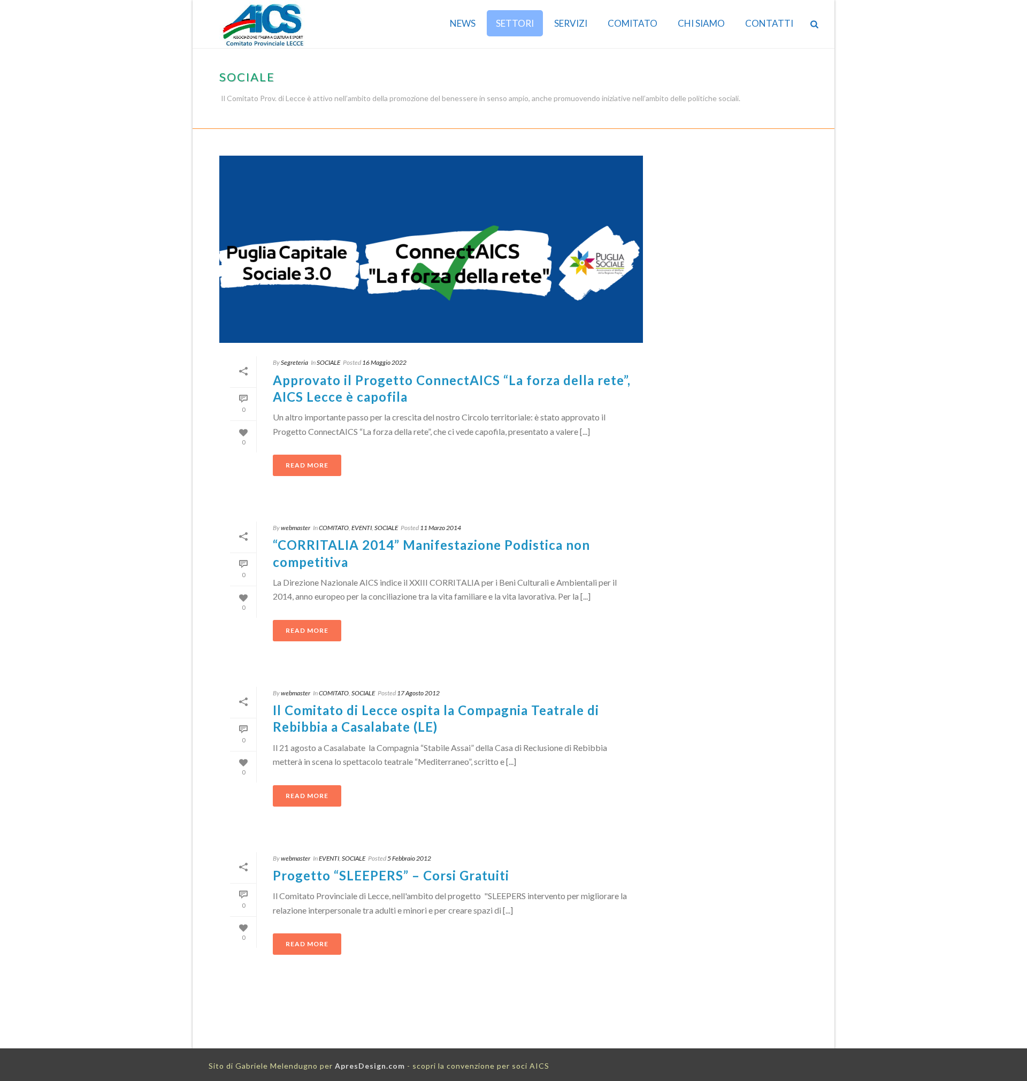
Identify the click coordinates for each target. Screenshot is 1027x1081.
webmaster (295, 528)
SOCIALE (788, 118)
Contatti (769, 23)
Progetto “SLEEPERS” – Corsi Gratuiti (391, 875)
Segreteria (294, 362)
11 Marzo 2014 (440, 528)
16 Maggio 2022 (384, 362)
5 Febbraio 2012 (409, 858)
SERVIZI (570, 23)
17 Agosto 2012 (418, 693)
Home (759, 118)
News (463, 23)
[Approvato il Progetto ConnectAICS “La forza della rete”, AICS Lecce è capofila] (431, 249)
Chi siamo (701, 23)
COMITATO (632, 23)
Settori (515, 23)
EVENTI (361, 528)
